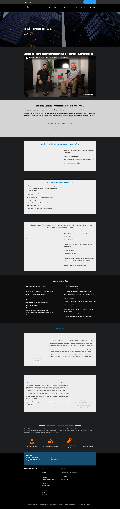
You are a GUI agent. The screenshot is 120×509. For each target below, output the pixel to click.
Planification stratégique (48, 479)
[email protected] (64, 479)
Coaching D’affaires (47, 475)
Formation (45, 477)
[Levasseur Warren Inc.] (28, 8)
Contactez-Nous (84, 7)
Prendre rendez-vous (82, 458)
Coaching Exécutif (53, 7)
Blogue (77, 7)
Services (46, 7)
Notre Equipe (63, 7)
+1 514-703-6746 (54, 459)
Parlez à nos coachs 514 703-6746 (74, 1)
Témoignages (71, 7)
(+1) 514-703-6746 (64, 476)
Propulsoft (90, 504)
